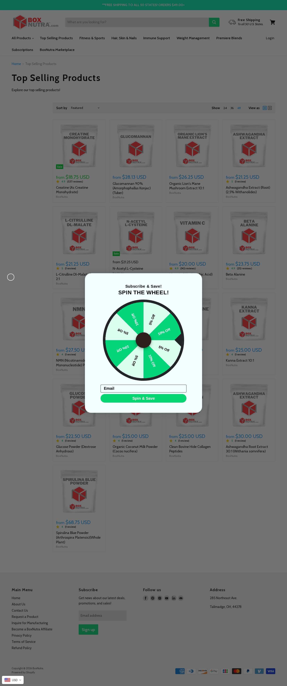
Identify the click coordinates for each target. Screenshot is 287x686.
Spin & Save (143, 398)
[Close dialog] (11, 277)
